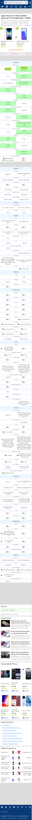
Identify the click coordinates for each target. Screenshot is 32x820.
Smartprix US (4, 811)
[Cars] (25, 6)
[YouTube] (14, 807)
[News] (7, 6)
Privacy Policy (12, 818)
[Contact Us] (2, 807)
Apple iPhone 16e (26, 683)
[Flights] (11, 6)
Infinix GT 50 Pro (5, 683)
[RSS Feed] (26, 807)
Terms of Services (22, 818)
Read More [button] (28, 25)
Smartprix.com (14, 816)
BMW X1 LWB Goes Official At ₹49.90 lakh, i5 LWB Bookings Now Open (20, 653)
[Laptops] (20, 6)
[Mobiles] (16, 6)
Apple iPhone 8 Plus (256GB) (5, 710)
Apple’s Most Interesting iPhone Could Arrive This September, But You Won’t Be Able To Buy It (21, 643)
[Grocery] (29, 6)
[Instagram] (18, 807)
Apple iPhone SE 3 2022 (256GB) (7, 42)
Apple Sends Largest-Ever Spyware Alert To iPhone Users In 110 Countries (21, 622)
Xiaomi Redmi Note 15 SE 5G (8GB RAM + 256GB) (15, 710)
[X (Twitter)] (10, 807)
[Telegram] (22, 807)
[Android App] (30, 807)
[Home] (2, 6)
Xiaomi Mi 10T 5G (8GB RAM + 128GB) (23, 42)
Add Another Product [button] (16, 50)
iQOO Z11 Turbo (26, 710)
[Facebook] (6, 807)
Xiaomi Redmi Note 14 (14, 683)
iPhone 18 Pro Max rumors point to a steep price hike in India (20, 632)
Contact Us (4, 818)
